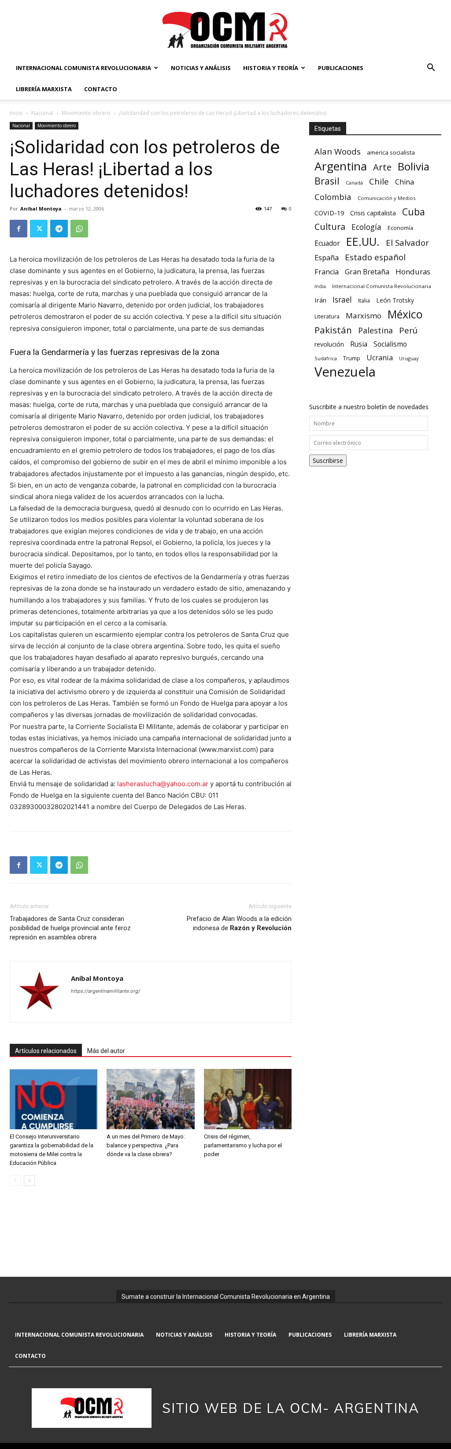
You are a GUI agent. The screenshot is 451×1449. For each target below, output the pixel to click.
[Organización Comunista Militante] (225, 29)
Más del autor (106, 1050)
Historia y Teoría (270, 68)
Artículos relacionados (46, 1050)
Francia (326, 272)
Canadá (354, 183)
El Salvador (407, 243)
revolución (329, 344)
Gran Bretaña (367, 272)
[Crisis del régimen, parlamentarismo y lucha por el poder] (248, 1099)
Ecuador (327, 243)
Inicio (16, 113)
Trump (351, 358)
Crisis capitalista (373, 213)
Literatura (327, 316)
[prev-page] (15, 1180)
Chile (379, 181)
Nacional (42, 113)
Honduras (413, 271)
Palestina (375, 330)
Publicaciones (340, 68)
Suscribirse (328, 460)
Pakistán (333, 330)
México (405, 314)
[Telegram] (59, 228)
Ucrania (379, 357)
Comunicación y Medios (386, 198)
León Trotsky (395, 300)
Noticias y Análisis (201, 68)
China (404, 182)
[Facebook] (18, 228)
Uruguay (408, 358)
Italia (364, 300)
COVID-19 (329, 212)
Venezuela (345, 372)
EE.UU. (363, 241)
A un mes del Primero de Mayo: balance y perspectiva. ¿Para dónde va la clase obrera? (146, 1145)
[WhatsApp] (79, 228)
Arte (382, 167)
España (326, 257)
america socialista (391, 152)
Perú (408, 330)
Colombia (332, 196)
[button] (430, 68)
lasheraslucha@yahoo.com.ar (162, 784)
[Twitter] (39, 228)
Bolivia (413, 166)
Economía (400, 228)
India (320, 286)
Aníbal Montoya (41, 208)
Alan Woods (337, 151)
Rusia (358, 344)
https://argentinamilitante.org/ (105, 991)
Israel (342, 299)
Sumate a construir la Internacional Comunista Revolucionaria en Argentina (226, 1296)
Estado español (375, 257)
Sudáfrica (325, 358)
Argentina (340, 166)
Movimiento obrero (86, 113)
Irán (320, 300)
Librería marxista (44, 89)
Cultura (329, 226)
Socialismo (390, 344)
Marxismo (363, 315)
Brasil (327, 180)
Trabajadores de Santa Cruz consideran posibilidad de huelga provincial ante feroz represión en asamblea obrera (70, 928)
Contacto (100, 89)
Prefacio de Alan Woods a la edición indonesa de (239, 923)
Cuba (413, 211)
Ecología (366, 227)
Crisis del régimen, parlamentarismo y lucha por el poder (243, 1145)
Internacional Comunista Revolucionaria (83, 68)
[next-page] (29, 1180)
